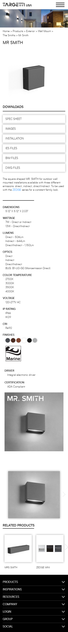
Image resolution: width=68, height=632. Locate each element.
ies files (11, 148)
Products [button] (10, 582)
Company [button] (10, 604)
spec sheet (13, 119)
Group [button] (8, 619)
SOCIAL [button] (8, 626)
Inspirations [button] (12, 589)
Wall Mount (44, 31)
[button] (4, 18)
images (10, 128)
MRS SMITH (11, 567)
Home (6, 31)
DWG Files (12, 167)
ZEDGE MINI (43, 567)
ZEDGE (17, 190)
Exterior (30, 31)
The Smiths (9, 35)
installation (14, 138)
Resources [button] (11, 596)
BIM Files (11, 158)
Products (18, 31)
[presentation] (64, 493)
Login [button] (7, 611)
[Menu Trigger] (58, 4)
